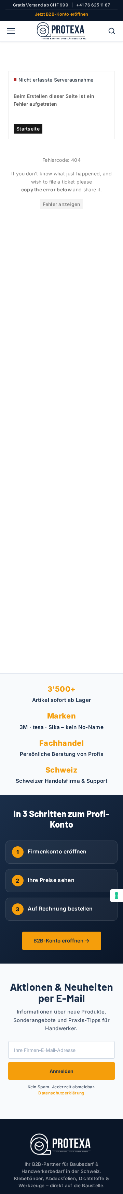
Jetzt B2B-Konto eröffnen (61, 14)
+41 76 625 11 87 (93, 4)
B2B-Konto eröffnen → (61, 940)
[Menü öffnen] (11, 31)
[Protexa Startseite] (61, 30)
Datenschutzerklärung (61, 1092)
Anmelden (61, 1071)
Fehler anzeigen (61, 204)
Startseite (28, 129)
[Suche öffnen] (112, 31)
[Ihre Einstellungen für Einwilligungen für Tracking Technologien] (116, 895)
